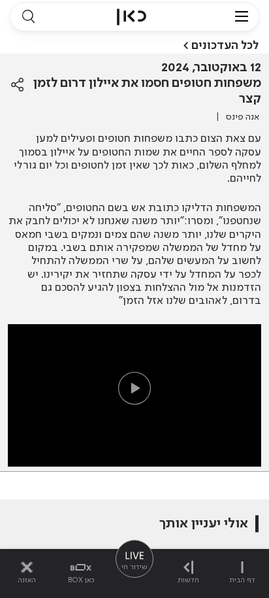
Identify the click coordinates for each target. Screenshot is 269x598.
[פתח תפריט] (241, 17)
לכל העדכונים (225, 46)
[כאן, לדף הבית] (131, 17)
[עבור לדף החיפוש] (28, 17)
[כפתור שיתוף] (17, 85)
